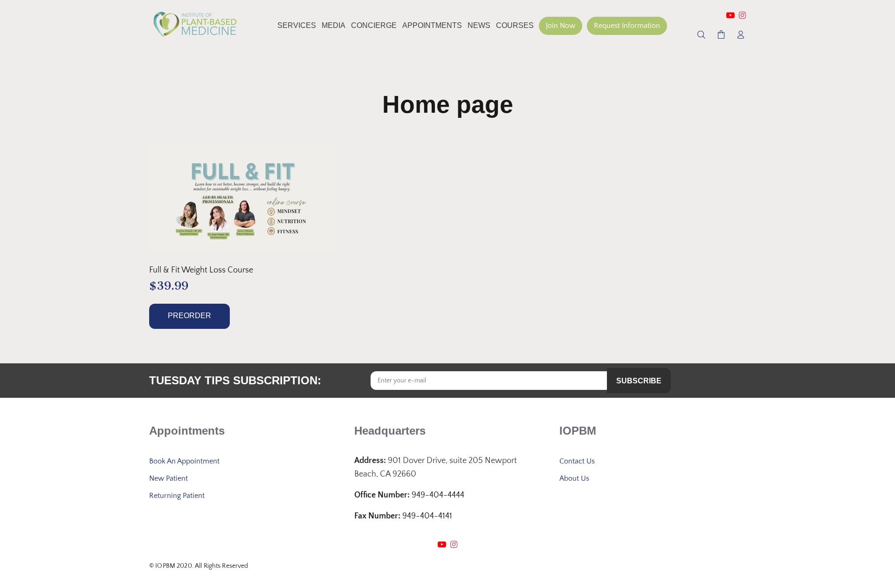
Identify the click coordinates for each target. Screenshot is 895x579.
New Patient (168, 478)
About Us (574, 478)
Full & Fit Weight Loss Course (201, 270)
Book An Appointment (184, 461)
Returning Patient (177, 495)
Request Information (627, 25)
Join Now (560, 25)
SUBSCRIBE (638, 381)
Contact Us (577, 461)
